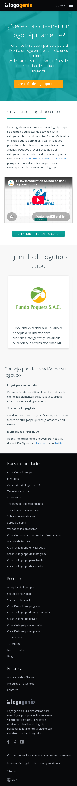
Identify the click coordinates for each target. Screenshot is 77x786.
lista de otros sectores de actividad (44, 158)
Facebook (42, 443)
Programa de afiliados (20, 677)
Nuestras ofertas (17, 650)
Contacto (12, 690)
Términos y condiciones (47, 763)
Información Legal (18, 763)
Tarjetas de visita (18, 491)
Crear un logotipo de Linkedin (25, 566)
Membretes (14, 497)
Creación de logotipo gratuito (25, 606)
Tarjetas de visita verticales (24, 510)
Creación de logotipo (20, 472)
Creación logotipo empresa (23, 631)
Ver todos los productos (22, 528)
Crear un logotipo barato (22, 618)
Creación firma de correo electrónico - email (34, 535)
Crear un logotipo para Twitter (26, 560)
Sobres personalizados (21, 516)
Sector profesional (18, 600)
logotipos (13, 478)
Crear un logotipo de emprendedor (28, 612)
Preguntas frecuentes (20, 683)
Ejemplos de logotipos (21, 587)
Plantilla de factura (18, 541)
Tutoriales (13, 643)
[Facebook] (8, 742)
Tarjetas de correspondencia (25, 503)
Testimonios (15, 637)
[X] (14, 742)
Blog (10, 656)
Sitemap (12, 771)
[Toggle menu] (70, 5)
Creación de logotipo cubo (38, 84)
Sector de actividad (19, 593)
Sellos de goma (16, 522)
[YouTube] (22, 742)
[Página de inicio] (18, 5)
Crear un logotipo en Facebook (26, 547)
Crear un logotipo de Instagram (26, 554)
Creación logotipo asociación (24, 625)
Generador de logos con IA (23, 485)
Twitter (59, 443)
